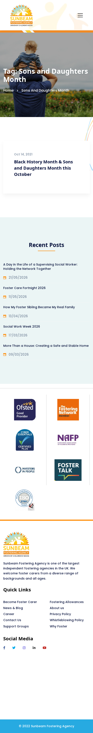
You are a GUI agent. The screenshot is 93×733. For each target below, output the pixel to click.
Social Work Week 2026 (21, 326)
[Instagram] (24, 647)
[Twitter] (14, 647)
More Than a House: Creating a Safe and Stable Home (46, 346)
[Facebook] (4, 647)
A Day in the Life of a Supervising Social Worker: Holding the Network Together (40, 266)
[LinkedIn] (34, 647)
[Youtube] (44, 647)
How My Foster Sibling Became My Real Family (39, 307)
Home (8, 90)
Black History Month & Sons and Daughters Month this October (43, 168)
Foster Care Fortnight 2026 (24, 288)
